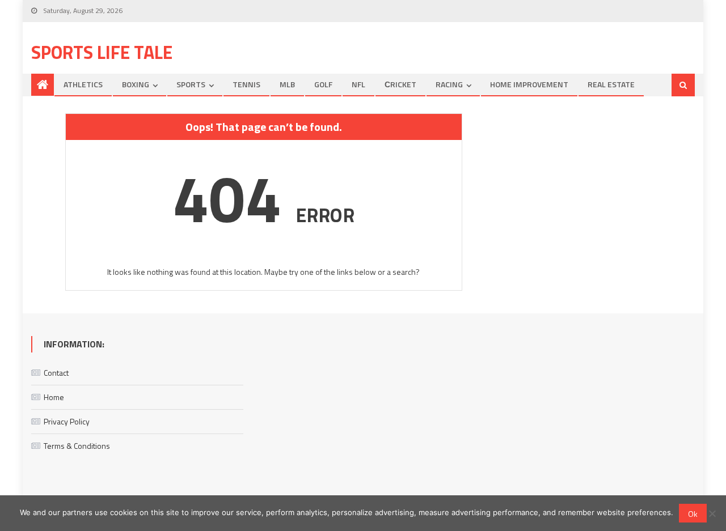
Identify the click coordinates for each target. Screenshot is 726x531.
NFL (358, 84)
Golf (323, 84)
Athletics (83, 84)
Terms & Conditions (77, 446)
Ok (693, 514)
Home (54, 397)
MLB (287, 84)
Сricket (400, 84)
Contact (56, 373)
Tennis (246, 84)
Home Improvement (529, 84)
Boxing (135, 84)
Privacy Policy (67, 421)
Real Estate (611, 84)
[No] (711, 513)
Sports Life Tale (101, 52)
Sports (190, 84)
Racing (449, 84)
